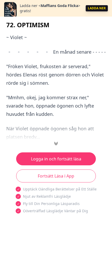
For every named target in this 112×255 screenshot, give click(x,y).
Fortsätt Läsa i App (56, 176)
